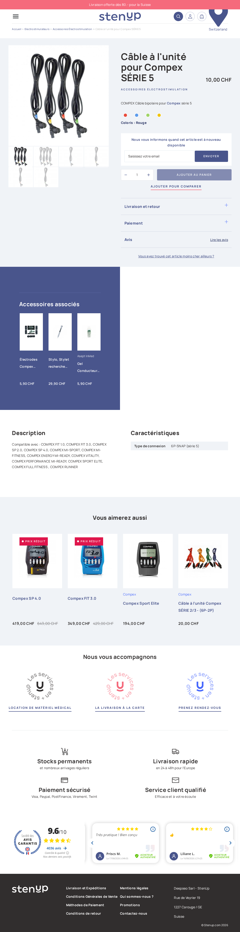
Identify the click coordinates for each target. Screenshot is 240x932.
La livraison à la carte (120, 708)
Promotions (130, 905)
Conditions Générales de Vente (92, 896)
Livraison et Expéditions (86, 888)
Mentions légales (134, 888)
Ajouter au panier (194, 175)
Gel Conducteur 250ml (87, 368)
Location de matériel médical (40, 708)
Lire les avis (219, 239)
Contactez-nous (133, 913)
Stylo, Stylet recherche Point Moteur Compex (59, 364)
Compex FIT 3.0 (82, 598)
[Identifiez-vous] (190, 16)
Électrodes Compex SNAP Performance (30, 364)
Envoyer (211, 156)
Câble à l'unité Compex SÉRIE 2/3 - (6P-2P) (199, 607)
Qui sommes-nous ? (137, 896)
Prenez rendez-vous (200, 708)
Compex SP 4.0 (26, 598)
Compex (174, 103)
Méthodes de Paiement (85, 905)
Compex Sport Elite (141, 603)
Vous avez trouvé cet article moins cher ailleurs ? (176, 256)
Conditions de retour (83, 913)
